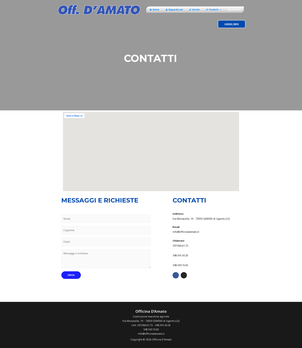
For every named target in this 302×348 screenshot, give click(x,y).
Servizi (196, 9)
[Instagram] (184, 275)
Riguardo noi (176, 9)
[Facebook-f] (176, 275)
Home (156, 9)
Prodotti (213, 9)
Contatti (236, 9)
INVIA (71, 275)
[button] (220, 9)
